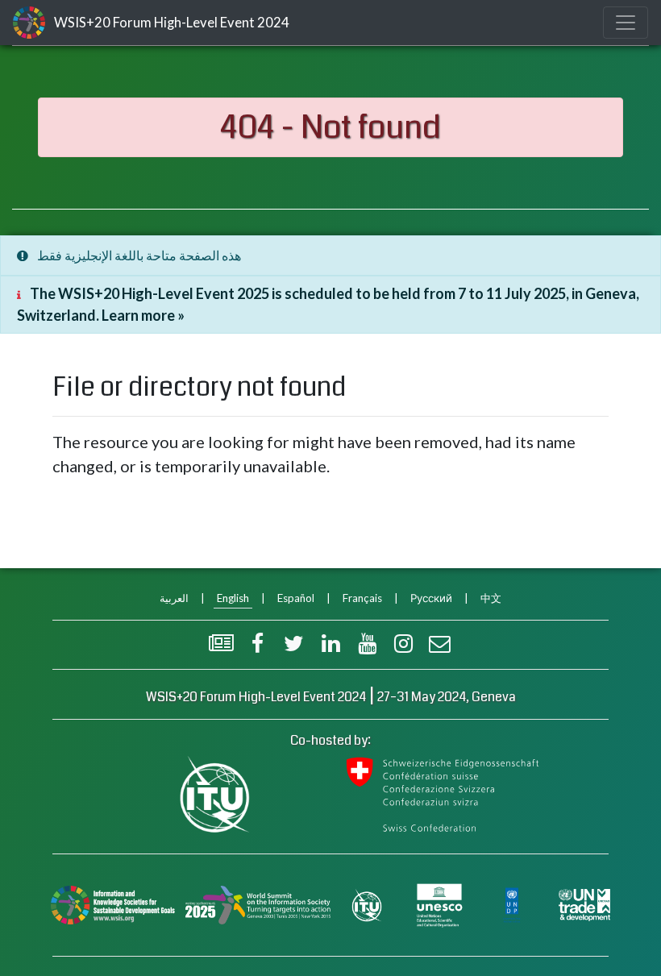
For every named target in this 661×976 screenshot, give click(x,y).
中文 (490, 598)
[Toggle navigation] (625, 22)
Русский (431, 598)
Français (362, 598)
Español (295, 598)
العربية (174, 598)
